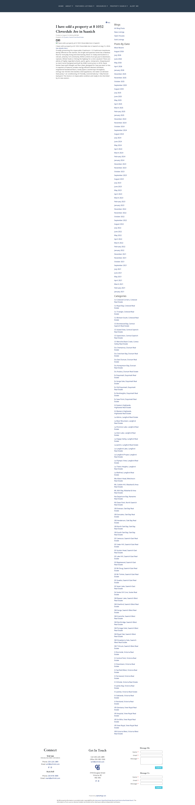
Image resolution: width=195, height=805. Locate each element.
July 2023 (117, 183)
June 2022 (118, 231)
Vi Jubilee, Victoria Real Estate (125, 692)
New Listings (119, 32)
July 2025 (117, 93)
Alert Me (134, 6)
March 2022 (118, 243)
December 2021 (120, 254)
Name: (135, 752)
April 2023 (118, 194)
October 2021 (119, 261)
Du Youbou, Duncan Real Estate (126, 371)
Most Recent (119, 48)
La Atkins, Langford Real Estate (126, 417)
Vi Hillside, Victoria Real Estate (126, 682)
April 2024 (118, 149)
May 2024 (118, 145)
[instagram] (51, 767)
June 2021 (118, 273)
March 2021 (118, 284)
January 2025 (119, 115)
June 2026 (118, 59)
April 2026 (118, 66)
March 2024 (118, 153)
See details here (62, 48)
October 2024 (119, 126)
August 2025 (119, 89)
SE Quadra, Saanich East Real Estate (73, 37)
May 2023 (118, 190)
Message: (134, 759)
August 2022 (119, 224)
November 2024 (120, 123)
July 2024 (117, 138)
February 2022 (119, 246)
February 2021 (119, 288)
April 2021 (118, 280)
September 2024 (120, 130)
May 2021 (118, 277)
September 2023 (120, 175)
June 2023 (118, 186)
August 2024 (119, 134)
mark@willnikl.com (53, 778)
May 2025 (118, 100)
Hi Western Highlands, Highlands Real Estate (123, 412)
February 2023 (119, 201)
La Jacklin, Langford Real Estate (126, 445)
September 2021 (120, 265)
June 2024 (118, 141)
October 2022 (119, 216)
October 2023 (119, 171)
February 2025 (119, 111)
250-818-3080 (53, 776)
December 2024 (120, 119)
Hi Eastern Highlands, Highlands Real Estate (122, 406)
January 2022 (119, 250)
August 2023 (119, 179)
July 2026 (117, 55)
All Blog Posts (119, 28)
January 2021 (119, 292)
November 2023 (120, 168)
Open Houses (119, 36)
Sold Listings (119, 39)
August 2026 (119, 51)
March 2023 (118, 198)
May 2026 (118, 63)
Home (61, 6)
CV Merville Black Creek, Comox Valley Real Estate (126, 343)
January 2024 (119, 160)
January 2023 (119, 205)
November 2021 (120, 258)
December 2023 (120, 164)
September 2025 (120, 85)
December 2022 (120, 209)
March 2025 (118, 108)
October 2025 (119, 81)
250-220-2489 (53, 762)
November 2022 (120, 213)
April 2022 (118, 239)
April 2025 (118, 104)
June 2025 (118, 96)
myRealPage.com (101, 795)
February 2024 (119, 156)
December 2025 (120, 74)
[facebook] (49, 767)
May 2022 (118, 235)
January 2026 (119, 70)
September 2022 (120, 220)
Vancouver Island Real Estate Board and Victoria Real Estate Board (114, 800)
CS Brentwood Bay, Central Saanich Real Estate (124, 325)
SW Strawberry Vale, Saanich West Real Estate (125, 641)
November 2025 (120, 78)
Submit (158, 767)
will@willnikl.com (53, 764)
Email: (135, 755)
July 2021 (117, 269)
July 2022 (117, 228)
